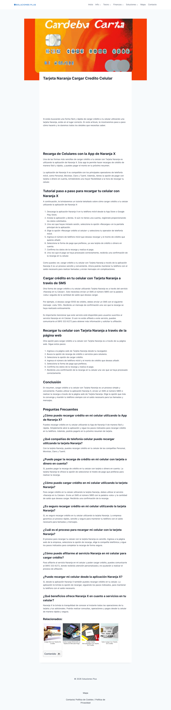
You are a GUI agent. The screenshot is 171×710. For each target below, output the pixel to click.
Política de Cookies (85, 699)
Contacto (152, 4)
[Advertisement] (85, 101)
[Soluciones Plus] (25, 4)
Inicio (90, 4)
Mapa (143, 4)
